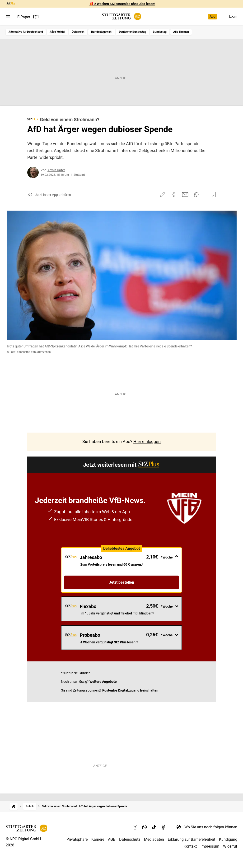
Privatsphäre (77, 839)
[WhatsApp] (144, 827)
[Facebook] (163, 827)
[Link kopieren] (162, 194)
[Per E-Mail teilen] (185, 194)
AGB (111, 839)
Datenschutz (129, 839)
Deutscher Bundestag (132, 31)
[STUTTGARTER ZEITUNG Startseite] (121, 16)
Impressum (210, 846)
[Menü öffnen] (8, 17)
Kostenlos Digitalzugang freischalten (130, 690)
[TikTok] (154, 827)
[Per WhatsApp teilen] (196, 194)
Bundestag (160, 31)
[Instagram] (135, 827)
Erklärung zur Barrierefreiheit (191, 839)
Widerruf (230, 846)
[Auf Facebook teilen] (174, 194)
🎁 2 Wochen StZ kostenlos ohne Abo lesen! (122, 4)
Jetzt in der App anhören (53, 195)
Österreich (78, 31)
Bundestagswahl (101, 31)
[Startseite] (13, 806)
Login (233, 16)
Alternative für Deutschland (26, 31)
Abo (212, 16)
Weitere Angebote (103, 681)
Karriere (97, 839)
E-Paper (23, 17)
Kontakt (190, 846)
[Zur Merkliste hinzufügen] (212, 194)
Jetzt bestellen (121, 582)
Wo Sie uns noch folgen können (210, 827)
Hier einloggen (147, 441)
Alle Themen (181, 31)
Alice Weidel (57, 31)
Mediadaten (154, 839)
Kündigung (228, 839)
